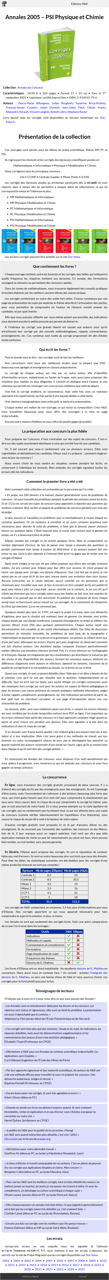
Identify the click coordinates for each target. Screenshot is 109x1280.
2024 (70, 1269)
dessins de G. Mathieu (90, 968)
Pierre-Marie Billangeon (33, 103)
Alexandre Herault (17, 111)
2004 (38, 1260)
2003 (27, 1260)
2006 (59, 1260)
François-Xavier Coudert (21, 107)
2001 (6, 1260)
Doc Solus (74, 256)
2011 (11, 1265)
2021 (38, 1269)
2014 (43, 1265)
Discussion (11, 1139)
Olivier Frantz (96, 107)
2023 (59, 1269)
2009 (92, 1260)
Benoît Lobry (58, 111)
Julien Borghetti (62, 103)
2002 (16, 1260)
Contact (83, 1276)
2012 (22, 1265)
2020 (27, 1269)
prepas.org (43, 1139)
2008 (81, 1260)
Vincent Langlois (39, 111)
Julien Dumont (49, 107)
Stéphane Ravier (77, 111)
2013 (33, 1265)
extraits (6, 1255)
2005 (49, 1260)
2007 (70, 1260)
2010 (103, 1260)
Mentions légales (30, 1276)
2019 (97, 1265)
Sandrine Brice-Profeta (90, 103)
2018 (86, 1265)
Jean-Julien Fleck (73, 107)
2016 (65, 1265)
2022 (49, 1269)
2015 (54, 1265)
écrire (33, 998)
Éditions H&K (79, 3)
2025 (81, 1269)
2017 (76, 1265)
